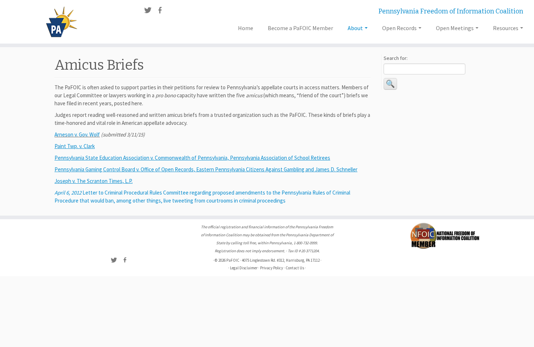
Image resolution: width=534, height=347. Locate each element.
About (356, 28)
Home (245, 28)
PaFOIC (232, 260)
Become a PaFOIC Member (300, 28)
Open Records (400, 28)
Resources (506, 28)
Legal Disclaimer (244, 267)
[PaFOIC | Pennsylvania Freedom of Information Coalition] (61, 22)
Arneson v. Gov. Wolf (77, 134)
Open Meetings (455, 28)
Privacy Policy (271, 267)
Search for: (396, 58)
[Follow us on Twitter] (150, 11)
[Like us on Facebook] (162, 11)
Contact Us (295, 267)
